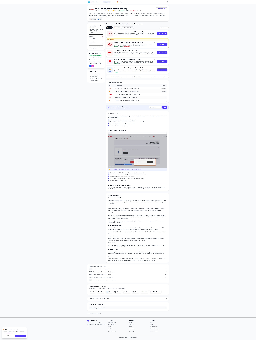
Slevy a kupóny (99, 1)
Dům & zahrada (132, 330)
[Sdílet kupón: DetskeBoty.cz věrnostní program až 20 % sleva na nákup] (155, 32)
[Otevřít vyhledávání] (167, 2)
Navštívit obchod (161, 8)
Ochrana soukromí (154, 326)
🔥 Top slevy (119, 1)
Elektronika (131, 324)
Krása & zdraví (132, 331)
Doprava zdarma (127, 27)
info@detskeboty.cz (94, 59)
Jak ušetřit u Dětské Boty (94, 74)
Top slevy (110, 326)
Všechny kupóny (111, 324)
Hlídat (164, 107)
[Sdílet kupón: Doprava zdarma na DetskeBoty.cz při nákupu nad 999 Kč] (155, 68)
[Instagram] (92, 66)
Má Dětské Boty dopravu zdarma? (128, 308)
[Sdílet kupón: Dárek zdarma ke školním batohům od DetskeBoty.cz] (155, 59)
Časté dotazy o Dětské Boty (95, 78)
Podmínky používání (154, 330)
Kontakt (152, 324)
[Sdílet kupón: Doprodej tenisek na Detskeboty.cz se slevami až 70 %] (155, 42)
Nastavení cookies (154, 331)
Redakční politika (153, 328)
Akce (116, 27)
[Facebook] (90, 66)
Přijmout (20, 335)
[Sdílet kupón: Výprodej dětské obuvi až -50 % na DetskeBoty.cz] (155, 51)
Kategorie (113, 1)
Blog (109, 330)
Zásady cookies (9, 333)
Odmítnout (8, 335)
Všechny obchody (112, 322)
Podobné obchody (93, 76)
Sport (130, 326)
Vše (109, 27)
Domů (88, 313)
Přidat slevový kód (93, 80)
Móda (99, 19)
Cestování (131, 328)
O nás (151, 322)
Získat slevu (161, 33)
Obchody (106, 1)
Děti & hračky (93, 19)
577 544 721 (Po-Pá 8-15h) (96, 57)
